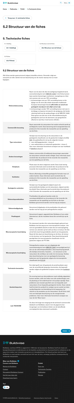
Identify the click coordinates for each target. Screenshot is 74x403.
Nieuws (40, 375)
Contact (5, 369)
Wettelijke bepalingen (25, 398)
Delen (65, 331)
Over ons (41, 366)
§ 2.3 (33, 189)
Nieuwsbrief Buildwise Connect (13, 372)
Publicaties (41, 372)
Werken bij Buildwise (9, 366)
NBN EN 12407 (51, 247)
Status (56, 398)
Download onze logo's (10, 378)
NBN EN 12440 (51, 94)
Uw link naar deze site (10, 375)
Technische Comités (44, 369)
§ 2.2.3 (42, 260)
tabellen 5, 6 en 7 (36, 148)
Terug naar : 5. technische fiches (19, 18)
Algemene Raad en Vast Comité (42, 398)
